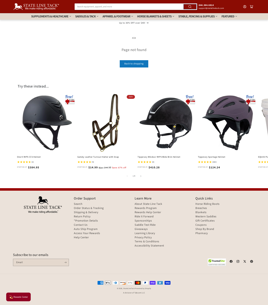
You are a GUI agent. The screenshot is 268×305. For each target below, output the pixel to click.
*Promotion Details (86, 221)
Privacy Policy (143, 237)
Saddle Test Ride (145, 225)
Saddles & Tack (85, 16)
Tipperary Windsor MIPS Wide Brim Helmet (159, 157)
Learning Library (145, 233)
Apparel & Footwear (116, 16)
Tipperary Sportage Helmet (211, 157)
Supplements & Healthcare (49, 16)
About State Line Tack (148, 204)
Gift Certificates (205, 221)
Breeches (201, 208)
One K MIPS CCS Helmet (29, 157)
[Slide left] (127, 176)
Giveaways (141, 229)
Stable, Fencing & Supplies (196, 16)
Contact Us (81, 225)
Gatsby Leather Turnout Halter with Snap (98, 157)
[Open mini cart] (251, 6)
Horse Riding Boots (207, 204)
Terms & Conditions (147, 241)
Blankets (201, 212)
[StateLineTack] (36, 6)
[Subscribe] (65, 262)
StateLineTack (129, 288)
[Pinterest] (251, 262)
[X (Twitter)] (244, 262)
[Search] (190, 6)
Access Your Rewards (87, 233)
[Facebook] (231, 262)
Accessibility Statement (149, 246)
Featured (227, 16)
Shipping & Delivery (86, 212)
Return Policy (82, 216)
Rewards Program (146, 208)
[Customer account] (244, 6)
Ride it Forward (144, 216)
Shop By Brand (204, 229)
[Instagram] (237, 262)
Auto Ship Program (86, 229)
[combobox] (136, 6)
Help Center (81, 237)
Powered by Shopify (143, 288)
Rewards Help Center (148, 212)
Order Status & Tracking (89, 208)
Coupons (201, 225)
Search (78, 204)
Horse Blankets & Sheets (154, 16)
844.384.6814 (206, 5)
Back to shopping (134, 63)
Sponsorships (143, 221)
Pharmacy (201, 233)
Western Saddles (206, 216)
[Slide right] (140, 176)
